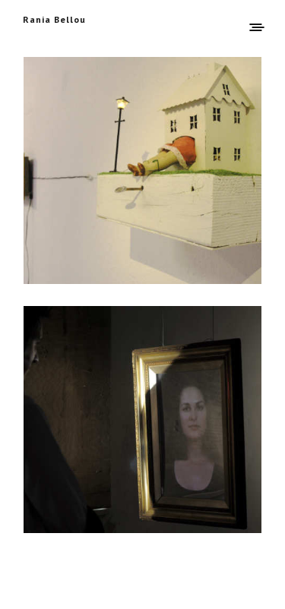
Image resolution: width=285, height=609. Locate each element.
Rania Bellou (54, 19)
